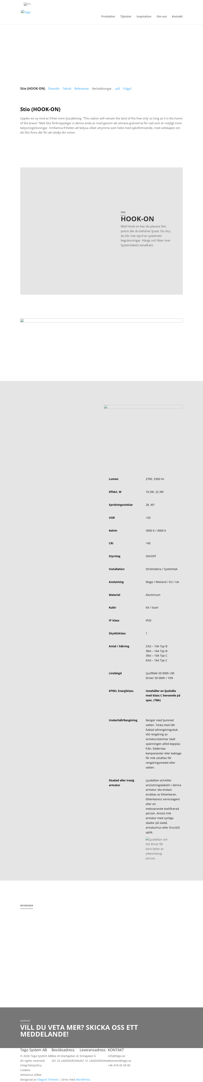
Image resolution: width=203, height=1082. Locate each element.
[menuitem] (27, 4)
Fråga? (127, 88)
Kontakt (177, 16)
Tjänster (125, 16)
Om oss (162, 16)
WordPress (83, 1079)
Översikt (53, 88)
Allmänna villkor (31, 1075)
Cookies (25, 1070)
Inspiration (144, 16)
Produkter (108, 16)
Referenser (81, 88)
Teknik (66, 88)
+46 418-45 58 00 (119, 1065)
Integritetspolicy (31, 1065)
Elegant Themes (47, 1079)
